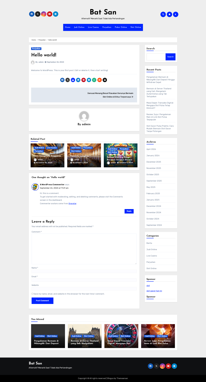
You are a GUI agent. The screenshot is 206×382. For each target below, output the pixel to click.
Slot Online (136, 27)
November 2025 (154, 168)
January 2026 (153, 155)
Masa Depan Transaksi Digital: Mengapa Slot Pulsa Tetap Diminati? (160, 105)
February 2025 (153, 193)
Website (35, 285)
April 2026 (151, 149)
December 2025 (154, 162)
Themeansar (122, 378)
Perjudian (106, 27)
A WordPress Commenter (52, 184)
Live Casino (93, 27)
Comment (37, 232)
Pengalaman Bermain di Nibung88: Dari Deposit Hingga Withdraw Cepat (161, 79)
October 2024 (153, 219)
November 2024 (154, 212)
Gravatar (72, 203)
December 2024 (154, 206)
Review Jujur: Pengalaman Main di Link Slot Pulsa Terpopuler (159, 117)
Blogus (110, 378)
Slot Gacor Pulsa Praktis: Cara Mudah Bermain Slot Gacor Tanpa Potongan (160, 128)
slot (148, 286)
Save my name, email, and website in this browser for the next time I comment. (69, 294)
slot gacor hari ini (154, 291)
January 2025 (153, 200)
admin (41, 62)
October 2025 (153, 174)
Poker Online (121, 27)
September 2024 (154, 225)
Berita (149, 243)
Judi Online (79, 27)
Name (35, 268)
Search (151, 48)
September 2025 (154, 181)
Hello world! (43, 55)
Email (35, 276)
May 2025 (151, 187)
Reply (129, 211)
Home (67, 27)
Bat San (103, 12)
